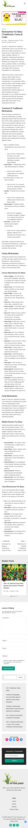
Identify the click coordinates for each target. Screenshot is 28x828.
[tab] (12, 596)
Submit (14, 760)
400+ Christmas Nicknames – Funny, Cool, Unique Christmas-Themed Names (14, 724)
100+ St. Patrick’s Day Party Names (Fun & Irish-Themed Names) (13, 586)
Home (14, 801)
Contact (14, 806)
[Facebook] (10, 825)
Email (4, 648)
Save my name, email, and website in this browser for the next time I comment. (14, 662)
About (14, 804)
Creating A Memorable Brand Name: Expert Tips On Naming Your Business (15, 708)
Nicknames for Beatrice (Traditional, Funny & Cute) (6, 546)
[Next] (24, 579)
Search (20, 677)
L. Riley (5, 40)
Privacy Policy (14, 809)
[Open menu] (24, 3)
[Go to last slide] (4, 579)
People (4, 29)
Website (4, 656)
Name (4, 640)
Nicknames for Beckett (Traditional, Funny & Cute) (21, 546)
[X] (14, 825)
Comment (6, 618)
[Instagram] (17, 825)
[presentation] (14, 572)
